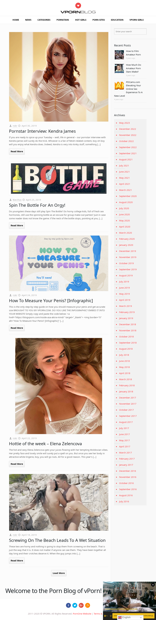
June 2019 (124, 287)
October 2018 (126, 336)
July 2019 (124, 281)
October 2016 (126, 483)
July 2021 (124, 165)
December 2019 (127, 251)
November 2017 (127, 403)
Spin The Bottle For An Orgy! (37, 205)
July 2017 (124, 428)
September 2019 (128, 269)
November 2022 (127, 134)
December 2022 (127, 128)
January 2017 (126, 464)
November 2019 (127, 257)
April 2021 (124, 183)
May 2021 (124, 177)
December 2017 (127, 397)
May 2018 (124, 367)
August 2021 (126, 159)
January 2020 (126, 244)
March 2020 (125, 232)
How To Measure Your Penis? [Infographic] (51, 300)
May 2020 (124, 220)
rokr (15, 125)
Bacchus (17, 199)
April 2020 (124, 226)
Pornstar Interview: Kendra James (42, 131)
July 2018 (124, 354)
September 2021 (128, 153)
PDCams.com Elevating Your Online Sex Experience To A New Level (128, 88)
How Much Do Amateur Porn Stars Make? (133, 68)
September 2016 (128, 489)
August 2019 (126, 275)
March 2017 (125, 452)
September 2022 (128, 147)
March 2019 (125, 305)
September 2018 (128, 342)
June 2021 (124, 171)
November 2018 (127, 330)
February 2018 (127, 385)
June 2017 (124, 434)
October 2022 (126, 141)
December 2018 (127, 324)
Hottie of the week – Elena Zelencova (45, 443)
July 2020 (124, 208)
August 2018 (126, 348)
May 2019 (124, 293)
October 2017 (126, 409)
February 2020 (127, 238)
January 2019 (126, 318)
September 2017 (128, 415)
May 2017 (124, 440)
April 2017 (124, 446)
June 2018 (124, 360)
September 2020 (128, 196)
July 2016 (124, 501)
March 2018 (125, 379)
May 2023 (124, 122)
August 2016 (126, 495)
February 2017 (127, 458)
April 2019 (124, 299)
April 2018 (124, 373)
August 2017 (126, 422)
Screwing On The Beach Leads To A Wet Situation (57, 540)
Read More (17, 151)
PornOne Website (82, 613)
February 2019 (127, 312)
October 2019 (126, 263)
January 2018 (126, 391)
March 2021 (125, 189)
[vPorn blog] (78, 8)
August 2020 (126, 202)
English (126, 617)
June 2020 (124, 214)
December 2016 (127, 470)
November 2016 (127, 476)
